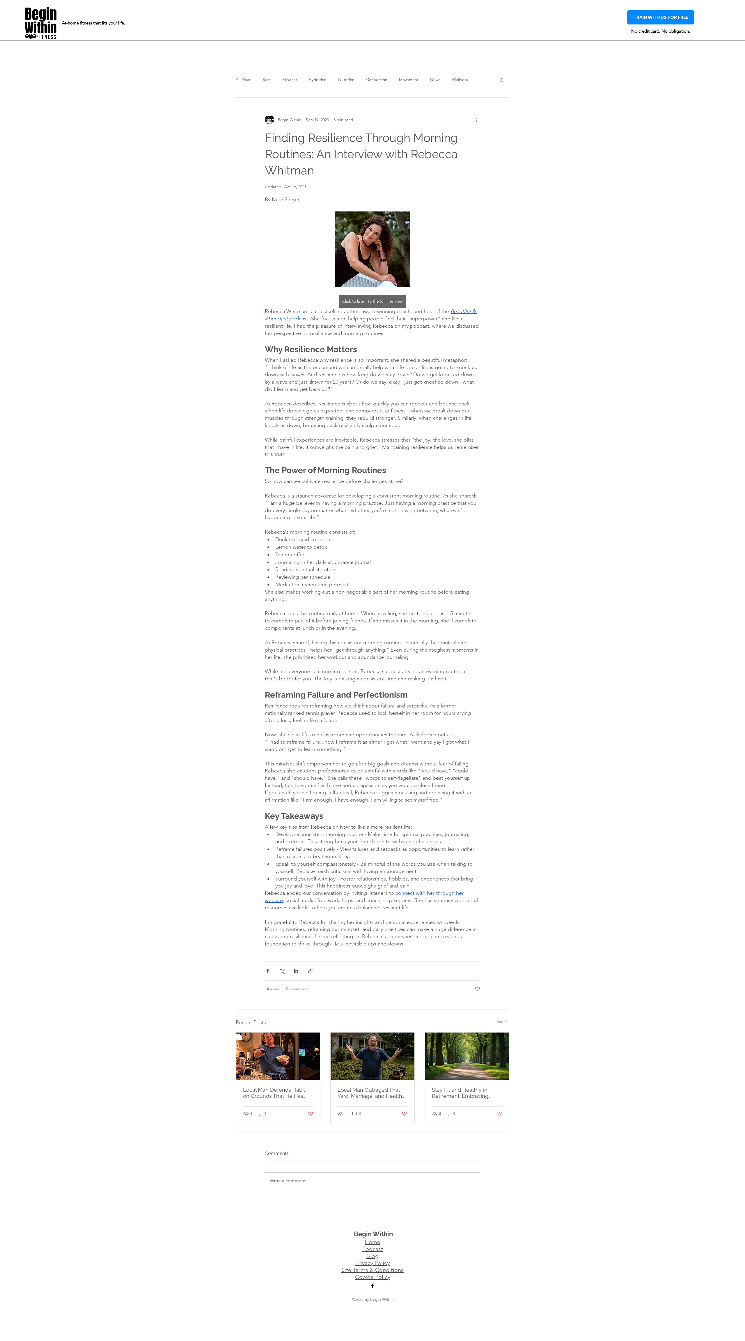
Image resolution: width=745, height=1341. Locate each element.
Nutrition (346, 79)
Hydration (318, 79)
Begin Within (373, 1234)
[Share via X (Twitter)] (282, 971)
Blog (372, 1255)
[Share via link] (310, 971)
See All (502, 1021)
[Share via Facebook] (267, 971)
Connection (376, 79)
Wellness (460, 79)
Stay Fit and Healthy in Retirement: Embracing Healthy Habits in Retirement (460, 1093)
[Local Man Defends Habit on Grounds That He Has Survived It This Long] (278, 1056)
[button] (502, 79)
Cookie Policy (372, 1276)
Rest (267, 79)
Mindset (289, 79)
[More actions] (476, 119)
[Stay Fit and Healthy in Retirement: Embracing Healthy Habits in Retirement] (467, 1056)
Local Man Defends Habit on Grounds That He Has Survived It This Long (274, 1093)
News (435, 79)
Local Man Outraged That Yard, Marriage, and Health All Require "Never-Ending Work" (370, 1093)
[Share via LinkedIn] (296, 971)
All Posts (243, 79)
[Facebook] (372, 1286)
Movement (408, 79)
